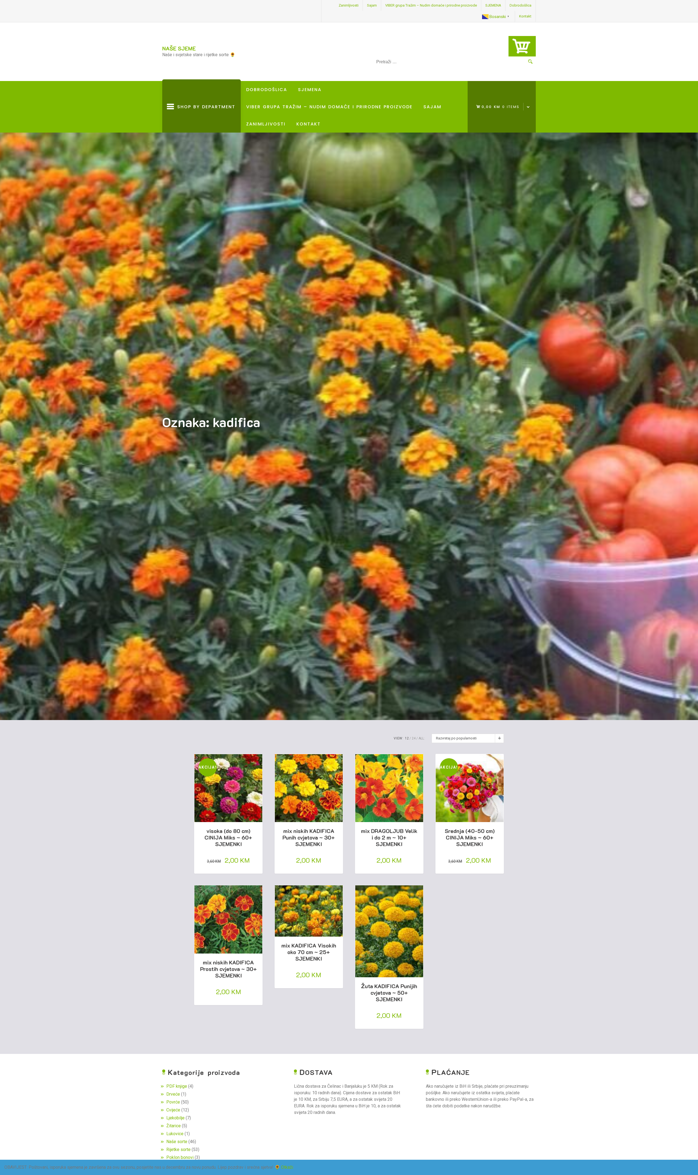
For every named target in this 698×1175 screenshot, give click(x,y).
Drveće (173, 1094)
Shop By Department (205, 118)
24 (414, 738)
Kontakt (525, 16)
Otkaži (287, 1167)
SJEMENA (493, 5)
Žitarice (173, 1125)
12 (407, 738)
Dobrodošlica (520, 5)
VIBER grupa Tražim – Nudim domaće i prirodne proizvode (431, 5)
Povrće (173, 1102)
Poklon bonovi (180, 1157)
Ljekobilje (175, 1117)
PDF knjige (176, 1086)
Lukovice (174, 1133)
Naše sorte (176, 1141)
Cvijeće (173, 1110)
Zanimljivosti (349, 5)
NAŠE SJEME (179, 48)
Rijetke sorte (178, 1149)
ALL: (422, 738)
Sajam (372, 5)
